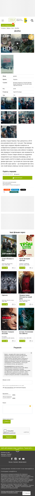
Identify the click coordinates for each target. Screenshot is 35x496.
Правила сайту (19, 491)
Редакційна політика (12, 492)
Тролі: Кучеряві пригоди (24, 259)
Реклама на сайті (5, 452)
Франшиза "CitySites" (6, 454)
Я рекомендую (18, 177)
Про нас (11, 462)
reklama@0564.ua (29, 468)
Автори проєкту (22, 462)
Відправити (9, 437)
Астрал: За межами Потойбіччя (26, 332)
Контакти (15, 462)
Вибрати (7, 421)
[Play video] (17, 43)
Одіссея (5, 295)
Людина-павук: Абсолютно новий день (25, 296)
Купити (4, 267)
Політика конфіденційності (8, 491)
